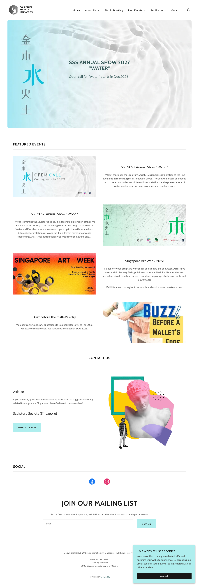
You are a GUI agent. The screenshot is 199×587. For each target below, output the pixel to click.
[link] (20, 9)
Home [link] (76, 10)
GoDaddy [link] (105, 576)
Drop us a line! (27, 427)
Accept (164, 576)
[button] (92, 10)
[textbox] (88, 523)
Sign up (146, 523)
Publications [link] (158, 10)
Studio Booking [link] (114, 10)
